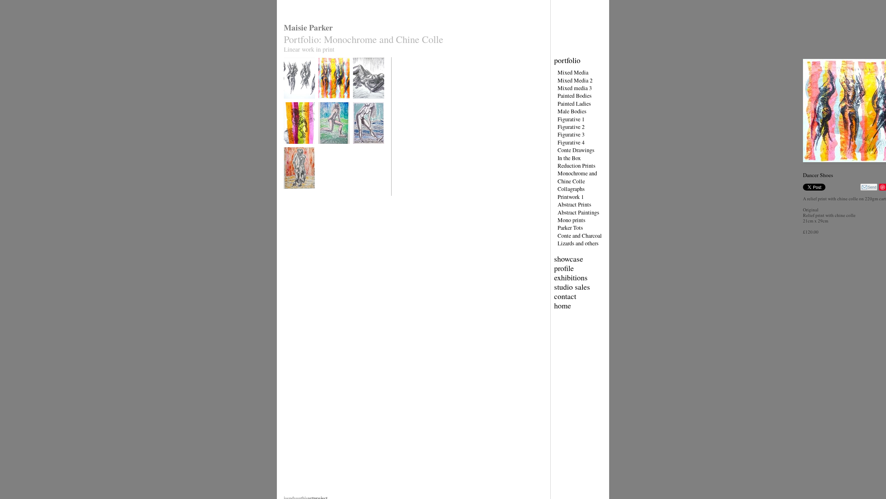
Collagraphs (571, 189)
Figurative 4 (571, 142)
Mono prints (571, 220)
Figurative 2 (571, 127)
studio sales (572, 287)
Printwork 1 (571, 197)
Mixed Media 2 (575, 80)
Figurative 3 (571, 134)
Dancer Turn (294, 103)
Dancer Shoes (329, 103)
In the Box (569, 158)
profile (564, 268)
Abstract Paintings (578, 212)
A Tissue (291, 148)
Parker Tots (570, 227)
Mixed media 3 (575, 88)
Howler (290, 193)
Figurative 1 (571, 119)
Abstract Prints (574, 204)
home (562, 305)
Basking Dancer (366, 103)
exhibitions (571, 277)
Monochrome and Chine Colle (577, 177)
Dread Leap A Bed (333, 148)
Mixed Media (573, 72)
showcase (568, 259)
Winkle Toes (363, 148)
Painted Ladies (574, 103)
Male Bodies (572, 111)
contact (565, 296)
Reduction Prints (576, 165)
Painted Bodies (574, 95)
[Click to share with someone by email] (868, 187)
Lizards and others (578, 243)
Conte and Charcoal (580, 235)
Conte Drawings (576, 150)
